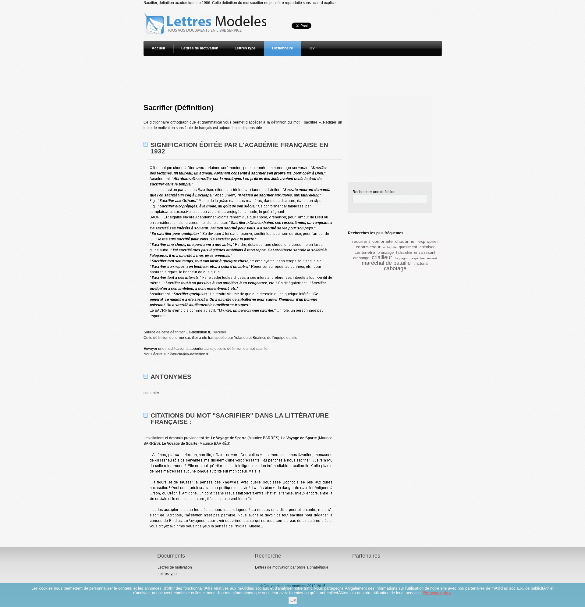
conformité (382, 241)
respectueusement (424, 258)
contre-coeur (368, 246)
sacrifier (219, 332)
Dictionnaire (282, 48)
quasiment (408, 247)
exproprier (428, 241)
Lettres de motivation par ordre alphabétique (291, 567)
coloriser (427, 247)
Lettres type (245, 48)
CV (312, 48)
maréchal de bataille (386, 263)
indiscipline (404, 252)
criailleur (382, 257)
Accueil (158, 48)
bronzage (386, 252)
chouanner (405, 241)
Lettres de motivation (199, 48)
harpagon (402, 258)
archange (361, 258)
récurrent (361, 241)
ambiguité (390, 247)
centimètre (365, 252)
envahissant (424, 252)
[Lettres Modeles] (206, 8)
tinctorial (420, 263)
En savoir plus (437, 593)
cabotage (395, 268)
